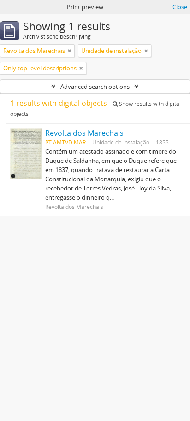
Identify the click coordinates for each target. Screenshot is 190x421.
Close (179, 7)
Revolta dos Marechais (84, 133)
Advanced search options (95, 86)
